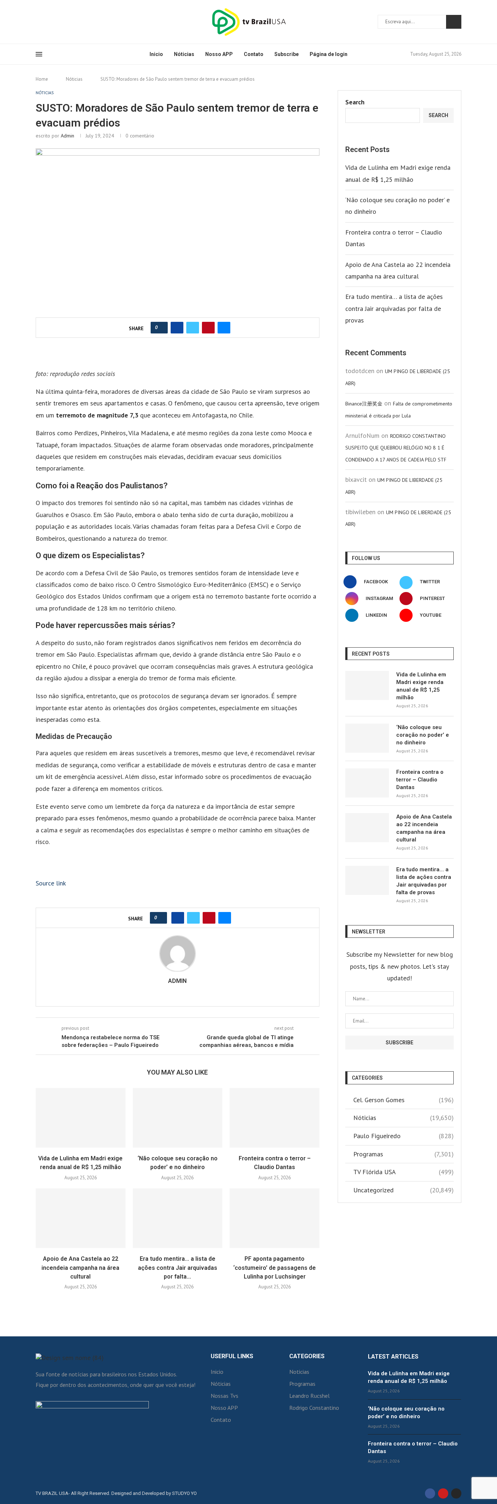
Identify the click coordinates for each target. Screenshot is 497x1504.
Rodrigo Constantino (314, 1408)
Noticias (299, 1372)
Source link (51, 883)
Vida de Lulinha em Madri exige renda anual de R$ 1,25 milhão (421, 686)
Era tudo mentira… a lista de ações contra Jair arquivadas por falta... (177, 1267)
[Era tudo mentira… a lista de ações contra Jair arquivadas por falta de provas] (178, 1218)
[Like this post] (161, 327)
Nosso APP (219, 54)
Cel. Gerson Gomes (403, 1100)
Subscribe (286, 54)
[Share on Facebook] (177, 327)
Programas (403, 1154)
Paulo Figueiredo (403, 1136)
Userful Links (232, 1356)
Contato (253, 54)
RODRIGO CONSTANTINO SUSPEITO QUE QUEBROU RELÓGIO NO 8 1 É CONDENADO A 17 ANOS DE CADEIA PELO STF (395, 448)
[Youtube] (55, 22)
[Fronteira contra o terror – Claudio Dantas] (274, 1118)
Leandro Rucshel (309, 1396)
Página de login (328, 54)
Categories (307, 1356)
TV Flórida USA (403, 1172)
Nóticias (184, 54)
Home (42, 79)
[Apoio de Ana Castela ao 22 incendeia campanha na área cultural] (81, 1218)
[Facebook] (38, 22)
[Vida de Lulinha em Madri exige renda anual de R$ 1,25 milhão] (81, 1118)
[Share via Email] (224, 327)
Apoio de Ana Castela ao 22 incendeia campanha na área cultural (80, 1267)
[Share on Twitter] (192, 327)
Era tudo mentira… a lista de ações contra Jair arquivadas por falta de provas (394, 308)
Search (453, 22)
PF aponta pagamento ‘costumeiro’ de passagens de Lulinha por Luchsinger (274, 1267)
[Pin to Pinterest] (208, 327)
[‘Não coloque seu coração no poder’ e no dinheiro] (178, 1118)
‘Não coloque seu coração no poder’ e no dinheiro (422, 735)
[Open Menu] (39, 54)
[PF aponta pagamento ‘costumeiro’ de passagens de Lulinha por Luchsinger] (274, 1218)
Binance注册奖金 (363, 403)
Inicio (156, 54)
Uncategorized (403, 1190)
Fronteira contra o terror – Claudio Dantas (420, 780)
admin (67, 135)
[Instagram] (46, 22)
